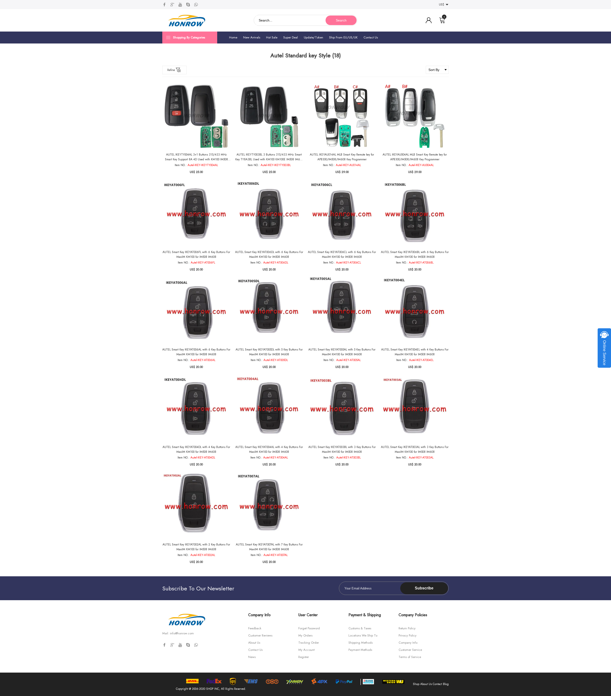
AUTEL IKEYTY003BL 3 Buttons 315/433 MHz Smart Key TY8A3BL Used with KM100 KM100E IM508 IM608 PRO (269, 157)
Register (303, 657)
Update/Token (313, 37)
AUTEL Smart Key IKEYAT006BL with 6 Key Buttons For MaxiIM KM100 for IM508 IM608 (415, 254)
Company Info (408, 642)
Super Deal (290, 37)
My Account (306, 649)
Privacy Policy (407, 635)
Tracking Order (308, 642)
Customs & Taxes (359, 628)
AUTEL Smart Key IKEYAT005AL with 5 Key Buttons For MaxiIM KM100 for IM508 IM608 (341, 351)
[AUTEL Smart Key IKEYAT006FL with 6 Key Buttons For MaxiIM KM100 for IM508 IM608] (196, 213)
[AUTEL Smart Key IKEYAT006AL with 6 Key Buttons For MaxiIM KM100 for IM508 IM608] (196, 311)
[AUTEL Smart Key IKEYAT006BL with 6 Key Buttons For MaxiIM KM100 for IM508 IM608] (415, 213)
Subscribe (424, 588)
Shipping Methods (360, 642)
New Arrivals (251, 37)
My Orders (305, 635)
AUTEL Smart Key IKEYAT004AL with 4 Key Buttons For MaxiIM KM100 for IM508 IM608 (269, 449)
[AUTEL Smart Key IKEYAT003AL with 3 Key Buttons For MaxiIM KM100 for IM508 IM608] (415, 408)
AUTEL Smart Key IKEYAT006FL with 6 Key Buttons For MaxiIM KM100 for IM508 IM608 (196, 254)
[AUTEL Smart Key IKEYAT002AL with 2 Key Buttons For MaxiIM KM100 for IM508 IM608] (196, 506)
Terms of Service (410, 657)
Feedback (254, 628)
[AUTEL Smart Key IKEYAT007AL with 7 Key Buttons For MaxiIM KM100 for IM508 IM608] (269, 506)
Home (233, 37)
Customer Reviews (260, 635)
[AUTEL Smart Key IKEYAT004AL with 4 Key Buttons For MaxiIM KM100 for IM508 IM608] (269, 408)
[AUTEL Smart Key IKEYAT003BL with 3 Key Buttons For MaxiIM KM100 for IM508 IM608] (342, 408)
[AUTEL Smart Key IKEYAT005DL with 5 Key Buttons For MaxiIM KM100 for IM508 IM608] (269, 311)
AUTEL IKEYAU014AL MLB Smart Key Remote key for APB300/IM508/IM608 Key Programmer (342, 157)
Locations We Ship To (362, 635)
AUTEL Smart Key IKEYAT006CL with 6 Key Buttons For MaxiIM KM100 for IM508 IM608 (342, 254)
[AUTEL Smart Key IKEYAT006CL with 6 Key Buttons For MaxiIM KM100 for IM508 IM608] (342, 213)
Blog (446, 684)
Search (341, 20)
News (252, 657)
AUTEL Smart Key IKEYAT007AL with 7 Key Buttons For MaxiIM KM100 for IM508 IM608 (269, 546)
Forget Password (309, 628)
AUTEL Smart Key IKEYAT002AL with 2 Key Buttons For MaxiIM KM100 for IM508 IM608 (196, 546)
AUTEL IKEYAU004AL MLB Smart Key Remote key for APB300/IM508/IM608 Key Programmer (415, 157)
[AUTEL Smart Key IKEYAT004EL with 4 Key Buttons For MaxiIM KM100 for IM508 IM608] (415, 311)
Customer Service (410, 649)
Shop (416, 684)
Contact (437, 684)
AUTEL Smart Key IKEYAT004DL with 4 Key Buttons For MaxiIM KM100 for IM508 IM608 (196, 449)
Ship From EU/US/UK (343, 37)
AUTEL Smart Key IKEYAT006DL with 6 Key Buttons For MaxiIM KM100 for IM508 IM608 (269, 254)
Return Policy (407, 628)
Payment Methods (360, 649)
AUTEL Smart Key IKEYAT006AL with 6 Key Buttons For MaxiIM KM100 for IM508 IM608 (196, 351)
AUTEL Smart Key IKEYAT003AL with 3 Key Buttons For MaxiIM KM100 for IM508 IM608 (414, 449)
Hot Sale (271, 37)
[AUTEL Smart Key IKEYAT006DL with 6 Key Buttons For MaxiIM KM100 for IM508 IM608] (269, 213)
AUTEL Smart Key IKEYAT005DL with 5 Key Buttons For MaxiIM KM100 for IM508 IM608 (269, 351)
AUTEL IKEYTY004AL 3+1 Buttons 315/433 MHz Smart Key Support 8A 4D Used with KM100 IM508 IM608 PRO (196, 157)
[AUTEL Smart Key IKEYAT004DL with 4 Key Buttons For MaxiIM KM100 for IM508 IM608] (196, 408)
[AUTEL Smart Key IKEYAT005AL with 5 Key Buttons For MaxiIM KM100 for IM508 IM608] (342, 311)
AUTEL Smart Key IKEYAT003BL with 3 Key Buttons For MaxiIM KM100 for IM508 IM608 (342, 449)
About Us (254, 642)
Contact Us (370, 37)
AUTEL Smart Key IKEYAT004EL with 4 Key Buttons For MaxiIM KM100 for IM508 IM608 (414, 351)
